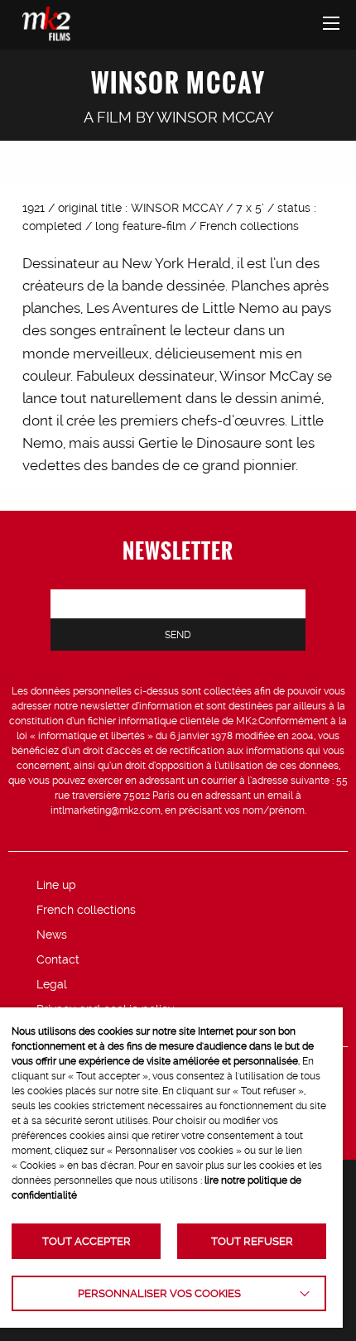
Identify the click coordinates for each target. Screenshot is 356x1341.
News (51, 934)
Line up (56, 885)
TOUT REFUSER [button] (252, 1241)
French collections (86, 909)
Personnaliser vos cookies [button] (159, 1293)
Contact (57, 959)
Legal (51, 984)
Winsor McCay (214, 117)
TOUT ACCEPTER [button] (86, 1241)
